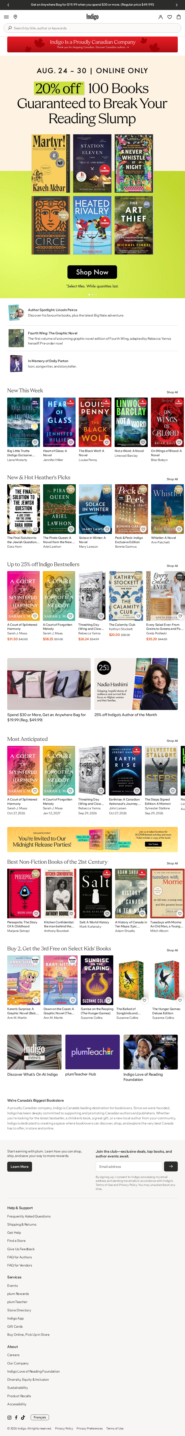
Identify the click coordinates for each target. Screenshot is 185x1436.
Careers (13, 1355)
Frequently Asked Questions (28, 1216)
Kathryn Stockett (121, 629)
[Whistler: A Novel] (167, 509)
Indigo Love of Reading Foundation (33, 1371)
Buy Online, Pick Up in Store (28, 1334)
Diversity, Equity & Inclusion (28, 1379)
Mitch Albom (159, 931)
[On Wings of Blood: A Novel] (167, 422)
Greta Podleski (156, 633)
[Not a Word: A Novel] (131, 422)
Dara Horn (14, 547)
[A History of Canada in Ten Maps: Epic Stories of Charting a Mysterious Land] (131, 893)
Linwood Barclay (126, 456)
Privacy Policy (64, 1428)
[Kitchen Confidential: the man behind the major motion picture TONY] (60, 893)
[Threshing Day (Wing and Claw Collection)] (92, 596)
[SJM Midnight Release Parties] (92, 839)
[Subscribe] (171, 1166)
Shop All (172, 392)
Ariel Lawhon (52, 547)
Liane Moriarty (17, 460)
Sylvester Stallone (157, 808)
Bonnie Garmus (125, 547)
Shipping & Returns (21, 1224)
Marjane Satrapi (18, 931)
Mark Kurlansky (90, 927)
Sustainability (17, 1387)
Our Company (18, 1363)
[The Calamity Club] (126, 596)
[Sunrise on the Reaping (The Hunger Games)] (97, 980)
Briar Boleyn (159, 460)
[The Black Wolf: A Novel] (95, 422)
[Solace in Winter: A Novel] (95, 509)
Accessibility (16, 1404)
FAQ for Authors (19, 1257)
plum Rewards (18, 1294)
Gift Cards (15, 1326)
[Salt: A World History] (95, 893)
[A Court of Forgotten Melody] (59, 596)
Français (40, 1417)
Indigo (22, 1428)
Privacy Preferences (89, 1428)
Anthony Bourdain (56, 931)
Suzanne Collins (92, 1018)
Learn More (19, 1166)
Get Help (14, 1232)
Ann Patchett (160, 542)
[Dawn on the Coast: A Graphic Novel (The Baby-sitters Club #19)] (61, 980)
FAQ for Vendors (19, 1265)
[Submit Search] (9, 28)
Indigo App (15, 1318)
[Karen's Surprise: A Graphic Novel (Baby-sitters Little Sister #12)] (23, 980)
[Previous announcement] (8, 5)
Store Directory (19, 1310)
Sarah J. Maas (17, 633)
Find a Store (16, 1240)
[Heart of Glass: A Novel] (59, 422)
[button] (6, 17)
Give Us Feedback (21, 1249)
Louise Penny (88, 460)
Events (12, 1285)
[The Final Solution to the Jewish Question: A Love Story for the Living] (23, 509)
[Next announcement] (177, 5)
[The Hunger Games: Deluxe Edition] (168, 980)
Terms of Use (114, 1428)
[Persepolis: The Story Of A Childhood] (24, 893)
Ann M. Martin (17, 1018)
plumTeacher (17, 1302)
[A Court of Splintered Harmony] (23, 596)
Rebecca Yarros (89, 633)
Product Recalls (19, 1396)
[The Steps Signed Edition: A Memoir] (161, 771)
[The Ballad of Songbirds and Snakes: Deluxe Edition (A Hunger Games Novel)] (132, 980)
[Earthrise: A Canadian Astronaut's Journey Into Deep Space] (125, 771)
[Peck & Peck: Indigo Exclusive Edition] (131, 509)
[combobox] (96, 28)
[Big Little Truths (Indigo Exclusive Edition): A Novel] (23, 422)
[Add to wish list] (35, 442)
